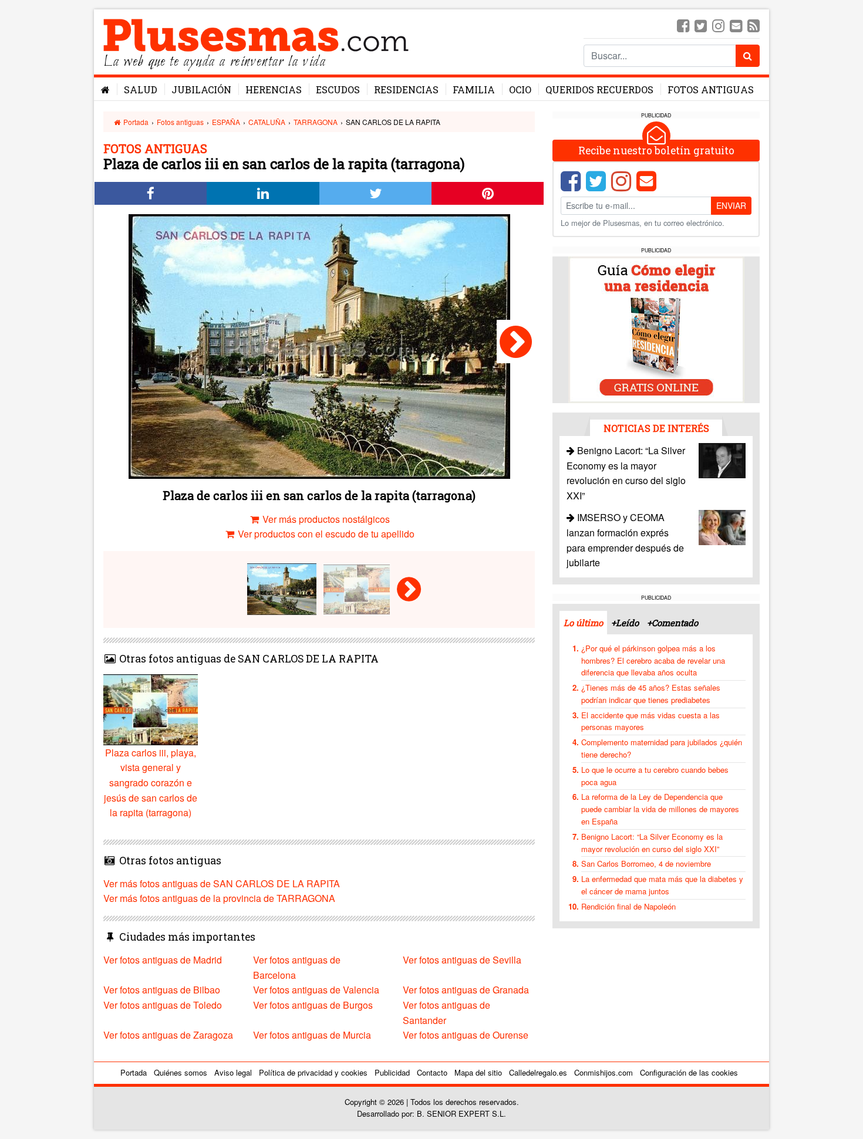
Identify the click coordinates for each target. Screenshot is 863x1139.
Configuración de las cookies (689, 1072)
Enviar (731, 205)
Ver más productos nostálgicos (325, 519)
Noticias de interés (656, 428)
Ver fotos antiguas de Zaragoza (168, 1035)
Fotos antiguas (711, 89)
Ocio (520, 89)
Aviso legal (233, 1072)
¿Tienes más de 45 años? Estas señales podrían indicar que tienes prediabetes (650, 693)
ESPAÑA (226, 122)
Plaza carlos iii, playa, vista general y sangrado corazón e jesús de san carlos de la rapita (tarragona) (150, 782)
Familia (474, 89)
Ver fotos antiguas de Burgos (313, 1005)
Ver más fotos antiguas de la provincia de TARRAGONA (219, 898)
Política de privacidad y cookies (313, 1072)
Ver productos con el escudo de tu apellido (324, 533)
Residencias (406, 89)
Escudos (338, 89)
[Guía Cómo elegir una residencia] (656, 329)
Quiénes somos (180, 1072)
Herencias (273, 89)
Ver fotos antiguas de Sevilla (462, 959)
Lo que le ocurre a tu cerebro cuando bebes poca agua (655, 776)
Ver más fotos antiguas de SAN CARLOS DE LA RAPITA (221, 883)
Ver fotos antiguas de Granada (466, 989)
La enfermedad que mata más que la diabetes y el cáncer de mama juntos (662, 885)
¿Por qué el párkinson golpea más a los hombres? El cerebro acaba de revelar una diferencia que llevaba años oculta (653, 660)
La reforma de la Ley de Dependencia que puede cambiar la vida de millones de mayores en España (660, 809)
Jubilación (201, 89)
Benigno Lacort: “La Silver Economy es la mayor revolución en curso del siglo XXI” (652, 842)
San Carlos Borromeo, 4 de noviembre (646, 863)
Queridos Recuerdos (599, 89)
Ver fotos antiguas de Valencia (316, 989)
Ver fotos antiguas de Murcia (312, 1035)
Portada (135, 122)
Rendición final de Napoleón (628, 906)
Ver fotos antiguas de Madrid (162, 959)
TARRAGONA (316, 122)
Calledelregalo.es (538, 1072)
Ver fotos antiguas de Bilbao (161, 989)
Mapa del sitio (478, 1072)
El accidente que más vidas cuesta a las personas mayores (650, 721)
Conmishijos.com (603, 1072)
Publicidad (392, 1072)
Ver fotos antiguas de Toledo (162, 1005)
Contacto (432, 1072)
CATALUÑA (266, 122)
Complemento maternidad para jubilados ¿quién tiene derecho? (661, 748)
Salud (140, 89)
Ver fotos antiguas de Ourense (465, 1035)
